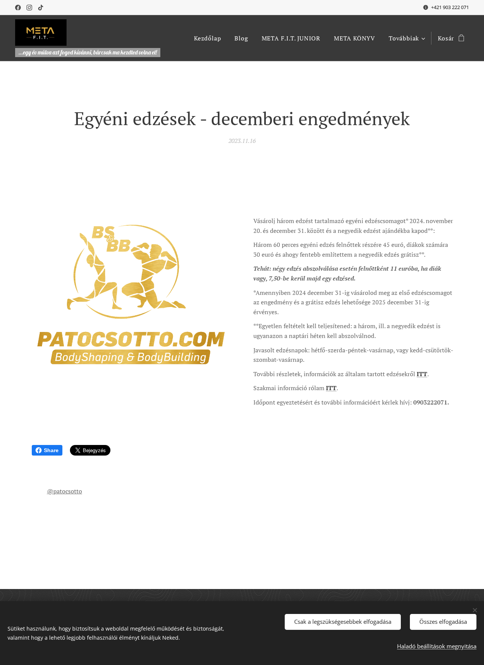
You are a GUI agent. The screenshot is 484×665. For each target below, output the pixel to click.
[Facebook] (18, 7)
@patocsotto (64, 491)
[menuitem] (207, 38)
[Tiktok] (40, 7)
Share (51, 450)
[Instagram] (29, 7)
